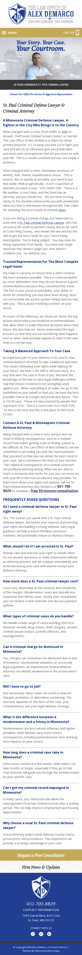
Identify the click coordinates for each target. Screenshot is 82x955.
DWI (65, 132)
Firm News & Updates (41, 867)
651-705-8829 (41, 904)
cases (62, 210)
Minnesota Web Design (47, 950)
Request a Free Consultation (41, 855)
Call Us (70, 32)
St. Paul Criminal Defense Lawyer (42, 223)
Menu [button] (12, 33)
